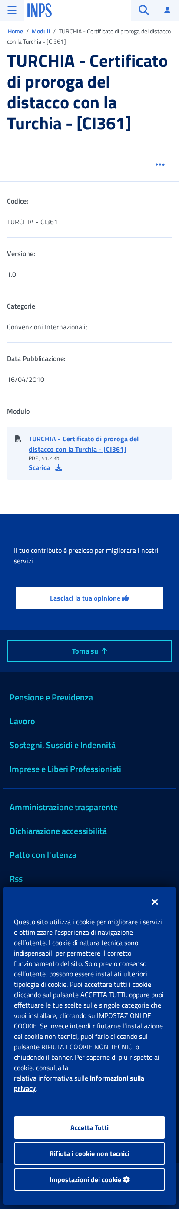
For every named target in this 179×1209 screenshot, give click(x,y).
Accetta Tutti (89, 1127)
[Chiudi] (155, 901)
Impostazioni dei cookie (86, 1179)
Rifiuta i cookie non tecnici (89, 1153)
